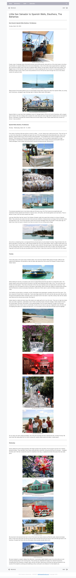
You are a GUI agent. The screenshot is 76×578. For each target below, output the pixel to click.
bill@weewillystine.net (43, 574)
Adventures (17, 3)
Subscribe (32, 3)
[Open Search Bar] (66, 3)
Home (10, 3)
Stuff (25, 3)
